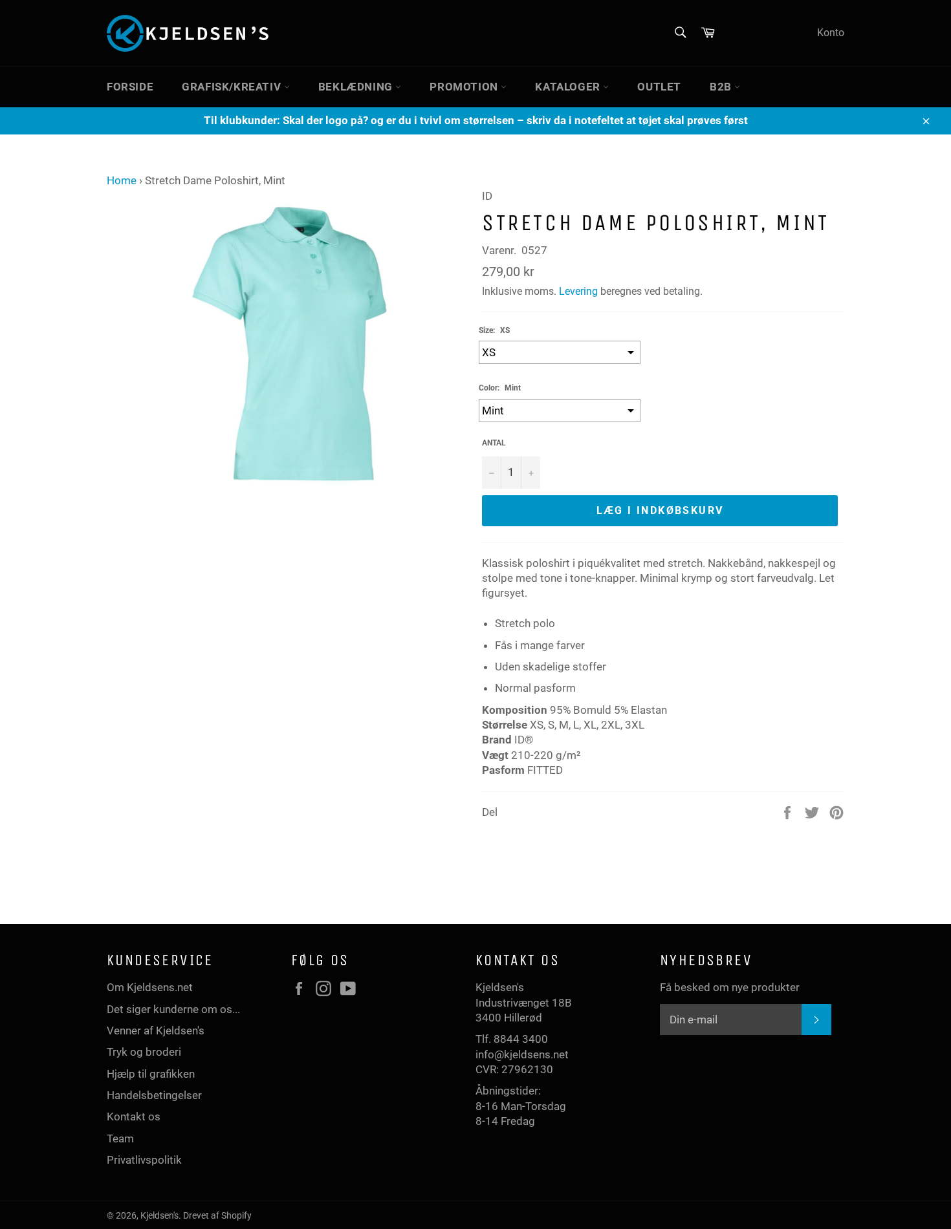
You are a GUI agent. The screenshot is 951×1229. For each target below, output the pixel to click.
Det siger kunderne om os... (173, 1009)
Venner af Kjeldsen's (155, 1030)
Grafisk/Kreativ (233, 86)
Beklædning (357, 86)
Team (120, 1138)
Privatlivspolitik (144, 1159)
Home (122, 180)
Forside (130, 86)
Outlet (659, 86)
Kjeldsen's (159, 1215)
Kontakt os (133, 1116)
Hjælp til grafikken (151, 1073)
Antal (494, 442)
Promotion (465, 86)
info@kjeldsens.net (522, 1054)
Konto (830, 33)
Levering (578, 291)
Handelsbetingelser (154, 1095)
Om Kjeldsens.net (150, 987)
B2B (722, 86)
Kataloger (569, 86)
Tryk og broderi (144, 1051)
